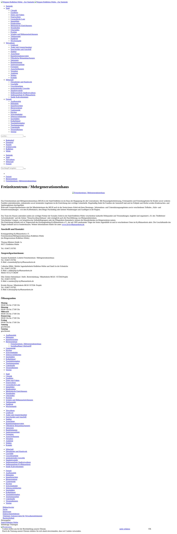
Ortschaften (15, 30)
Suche (5, 509)
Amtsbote (14, 73)
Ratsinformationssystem (20, 56)
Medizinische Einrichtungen (21, 26)
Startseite (9, 6)
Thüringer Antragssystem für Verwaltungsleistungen (22, 516)
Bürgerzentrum (16, 108)
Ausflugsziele (16, 101)
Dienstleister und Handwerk (21, 82)
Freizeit (8, 99)
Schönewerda (11, 147)
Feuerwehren (16, 17)
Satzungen (15, 60)
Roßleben (9, 149)
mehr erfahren (124, 529)
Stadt (8, 8)
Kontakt (14, 78)
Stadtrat (13, 52)
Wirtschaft (9, 80)
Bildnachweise (8, 507)
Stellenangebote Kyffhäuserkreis (23, 95)
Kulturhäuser (15, 121)
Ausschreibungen (17, 69)
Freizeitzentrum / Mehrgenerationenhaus (21, 181)
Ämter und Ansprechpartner (21, 47)
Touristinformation (18, 123)
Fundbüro (14, 13)
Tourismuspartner (17, 125)
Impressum (7, 512)
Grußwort (14, 45)
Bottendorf (10, 140)
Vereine (13, 132)
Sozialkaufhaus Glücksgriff (21, 346)
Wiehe (8, 151)
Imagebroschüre (17, 106)
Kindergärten (16, 23)
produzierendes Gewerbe (20, 88)
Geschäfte (14, 84)
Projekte (14, 32)
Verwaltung (10, 43)
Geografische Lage (18, 19)
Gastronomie (15, 110)
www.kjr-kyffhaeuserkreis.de (73, 224)
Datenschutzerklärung (11, 514)
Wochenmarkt (16, 41)
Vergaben (14, 71)
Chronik (14, 10)
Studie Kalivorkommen (19, 97)
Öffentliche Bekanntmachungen (23, 58)
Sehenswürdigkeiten (18, 117)
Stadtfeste (14, 39)
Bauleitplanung (16, 62)
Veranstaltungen (17, 130)
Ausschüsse (15, 54)
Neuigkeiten (15, 28)
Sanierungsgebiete (17, 65)
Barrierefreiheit (8, 518)
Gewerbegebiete (17, 86)
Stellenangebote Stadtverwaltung (23, 93)
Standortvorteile (17, 91)
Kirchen (14, 112)
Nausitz (9, 145)
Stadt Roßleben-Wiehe (9, 522)
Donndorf (9, 142)
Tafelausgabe (16, 36)
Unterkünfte (15, 127)
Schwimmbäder (17, 114)
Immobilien (15, 21)
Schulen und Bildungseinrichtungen (24, 34)
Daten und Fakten (17, 15)
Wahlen (13, 75)
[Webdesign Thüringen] (6, 527)
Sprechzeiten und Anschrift (21, 49)
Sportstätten (15, 119)
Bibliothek (15, 104)
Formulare (14, 67)
